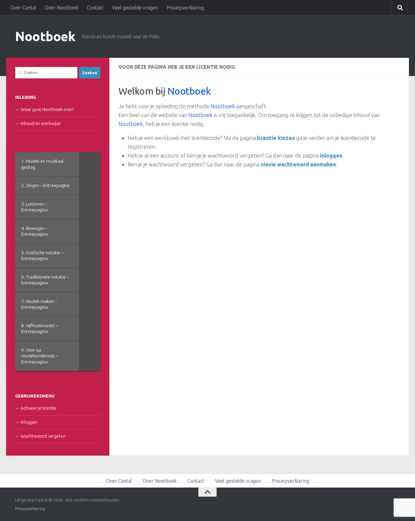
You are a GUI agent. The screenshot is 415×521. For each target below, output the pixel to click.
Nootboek (45, 36)
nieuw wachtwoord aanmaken (298, 164)
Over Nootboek (61, 7)
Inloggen (29, 422)
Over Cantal (23, 7)
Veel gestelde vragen (135, 7)
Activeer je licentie (39, 408)
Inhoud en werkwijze (41, 123)
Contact (95, 7)
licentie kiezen (276, 138)
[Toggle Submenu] (89, 164)
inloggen (331, 155)
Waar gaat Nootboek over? (47, 109)
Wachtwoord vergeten (43, 436)
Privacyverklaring (185, 7)
